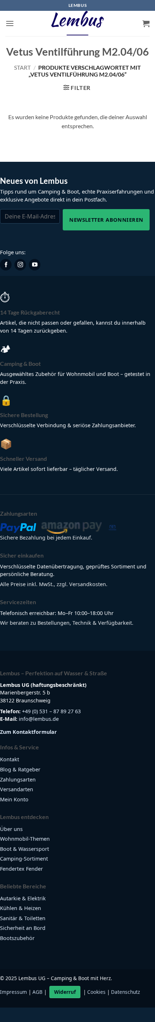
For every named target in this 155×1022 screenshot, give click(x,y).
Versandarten (16, 789)
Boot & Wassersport (24, 848)
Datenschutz (125, 991)
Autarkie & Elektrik (23, 898)
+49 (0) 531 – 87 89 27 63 (51, 711)
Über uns (11, 829)
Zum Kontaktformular (28, 731)
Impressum (13, 991)
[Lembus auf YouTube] (34, 264)
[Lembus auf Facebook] (6, 264)
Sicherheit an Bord (22, 927)
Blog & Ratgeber (20, 769)
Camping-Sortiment (24, 858)
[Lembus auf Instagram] (20, 264)
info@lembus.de (39, 718)
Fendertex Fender (21, 868)
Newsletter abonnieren (106, 219)
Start (22, 67)
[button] (9, 23)
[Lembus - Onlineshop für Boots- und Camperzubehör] (77, 23)
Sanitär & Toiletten (22, 918)
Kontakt (9, 759)
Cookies (96, 991)
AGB (37, 991)
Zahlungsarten (18, 779)
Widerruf (65, 991)
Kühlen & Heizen (20, 908)
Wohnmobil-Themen (25, 838)
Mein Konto (14, 799)
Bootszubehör (17, 938)
